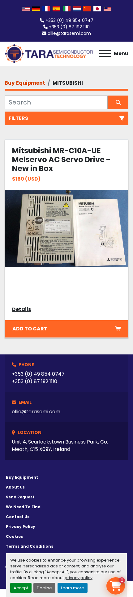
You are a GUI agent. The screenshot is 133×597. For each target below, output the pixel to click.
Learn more (72, 588)
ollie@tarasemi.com (69, 33)
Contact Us (17, 516)
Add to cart (29, 328)
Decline (44, 588)
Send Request (20, 497)
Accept (21, 588)
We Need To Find (23, 506)
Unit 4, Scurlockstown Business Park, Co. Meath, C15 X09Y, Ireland (60, 445)
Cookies (14, 536)
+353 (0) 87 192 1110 (69, 27)
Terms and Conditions (29, 546)
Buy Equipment (22, 477)
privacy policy (78, 577)
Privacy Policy (20, 526)
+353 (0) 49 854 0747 (69, 20)
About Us (15, 487)
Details (21, 309)
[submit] (118, 102)
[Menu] (105, 53)
